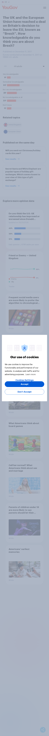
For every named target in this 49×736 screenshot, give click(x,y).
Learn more (30, 374)
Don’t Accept (25, 392)
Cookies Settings (24, 380)
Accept (24, 384)
